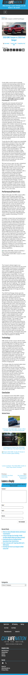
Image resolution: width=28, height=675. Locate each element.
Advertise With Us (6, 668)
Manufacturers (7, 631)
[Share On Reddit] (14, 50)
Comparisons (5, 652)
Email (3, 510)
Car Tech (6, 628)
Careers (3, 654)
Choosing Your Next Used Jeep (7, 475)
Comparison (20, 43)
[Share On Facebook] (4, 50)
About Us (17, 631)
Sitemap (3, 656)
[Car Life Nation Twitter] (6, 663)
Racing (22, 624)
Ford (24, 43)
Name (3, 505)
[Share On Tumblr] (17, 50)
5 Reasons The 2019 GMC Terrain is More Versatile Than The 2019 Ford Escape (14, 429)
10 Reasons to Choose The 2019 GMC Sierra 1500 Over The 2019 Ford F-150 (14, 448)
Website (3, 516)
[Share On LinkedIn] (11, 50)
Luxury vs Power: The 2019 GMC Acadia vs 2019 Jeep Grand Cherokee (14, 466)
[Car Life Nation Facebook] (3, 663)
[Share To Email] (23, 50)
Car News (13, 628)
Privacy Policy (5, 670)
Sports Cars (6, 624)
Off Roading (15, 624)
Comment (4, 489)
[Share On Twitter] (8, 50)
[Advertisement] (14, 67)
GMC (14, 44)
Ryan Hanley (6, 43)
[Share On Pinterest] (20, 50)
